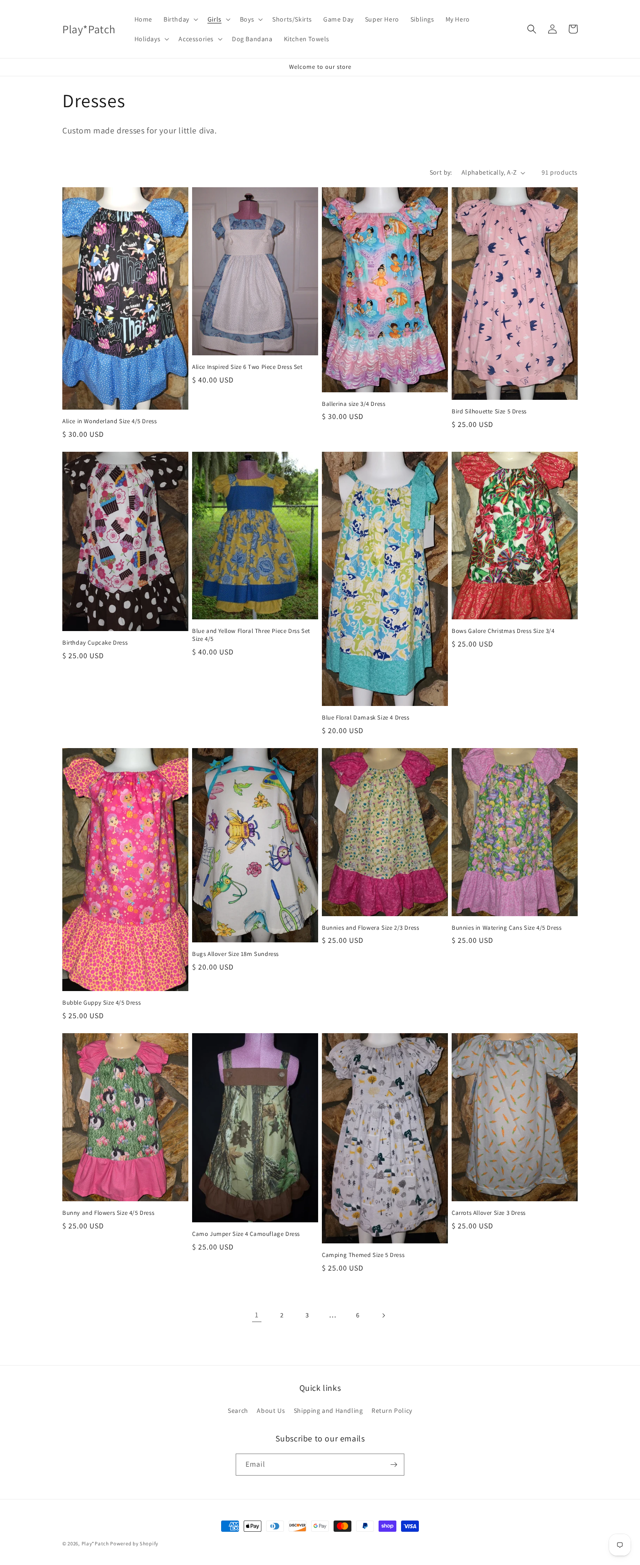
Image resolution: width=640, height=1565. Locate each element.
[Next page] (383, 1315)
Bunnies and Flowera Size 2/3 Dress (370, 928)
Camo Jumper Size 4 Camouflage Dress (246, 1234)
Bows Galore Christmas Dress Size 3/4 (503, 631)
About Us (271, 1410)
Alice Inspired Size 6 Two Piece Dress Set (247, 367)
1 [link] (257, 1315)
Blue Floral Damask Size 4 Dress (365, 717)
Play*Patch (95, 1543)
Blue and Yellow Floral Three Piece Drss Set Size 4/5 (251, 635)
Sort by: (441, 172)
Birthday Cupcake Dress (94, 643)
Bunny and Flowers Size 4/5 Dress (108, 1213)
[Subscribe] (393, 1465)
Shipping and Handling (328, 1410)
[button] (180, 19)
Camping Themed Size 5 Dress (363, 1255)
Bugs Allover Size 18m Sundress (235, 954)
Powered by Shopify (134, 1543)
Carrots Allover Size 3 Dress (489, 1213)
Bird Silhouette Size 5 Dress (489, 411)
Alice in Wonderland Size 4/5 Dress (109, 421)
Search (238, 1410)
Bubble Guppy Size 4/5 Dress (101, 1003)
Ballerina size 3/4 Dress (353, 404)
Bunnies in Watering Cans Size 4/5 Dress (506, 928)
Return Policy (392, 1410)
